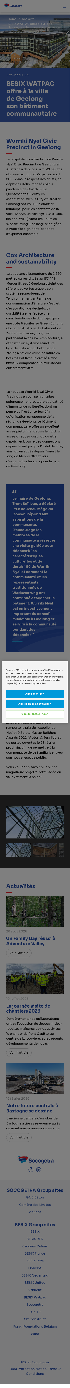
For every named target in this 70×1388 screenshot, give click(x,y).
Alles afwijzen (34, 694)
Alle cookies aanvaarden (34, 704)
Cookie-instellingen (34, 714)
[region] (35, 692)
